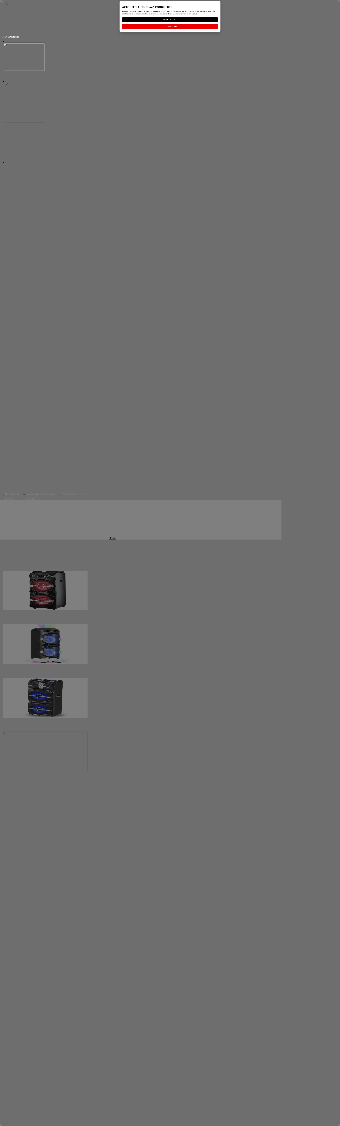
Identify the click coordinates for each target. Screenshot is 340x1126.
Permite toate (170, 20)
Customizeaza (170, 26)
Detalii (194, 14)
